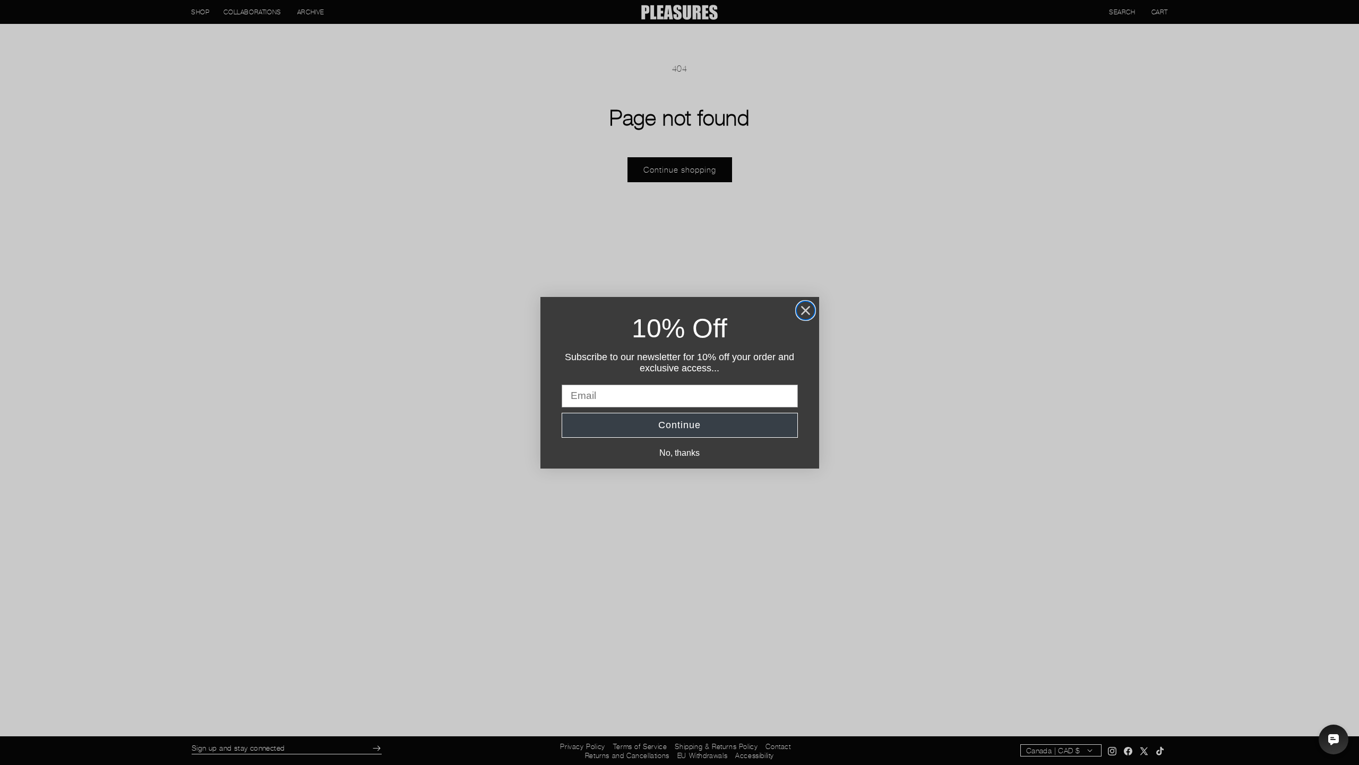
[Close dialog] (805, 310)
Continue (679, 425)
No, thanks (679, 452)
